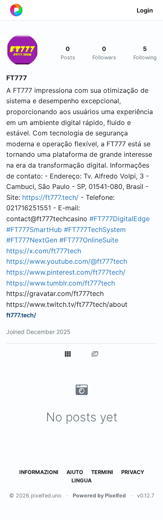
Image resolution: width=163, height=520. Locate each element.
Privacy (132, 472)
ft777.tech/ (21, 315)
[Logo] (16, 10)
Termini (102, 472)
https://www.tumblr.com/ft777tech (60, 283)
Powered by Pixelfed (99, 495)
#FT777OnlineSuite (88, 240)
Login (145, 10)
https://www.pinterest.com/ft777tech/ (65, 272)
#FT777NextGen (31, 240)
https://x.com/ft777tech (43, 251)
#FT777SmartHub (34, 229)
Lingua (81, 480)
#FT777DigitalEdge (119, 218)
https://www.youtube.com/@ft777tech (66, 261)
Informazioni (39, 472)
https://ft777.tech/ (50, 197)
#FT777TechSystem (95, 229)
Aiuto (74, 472)
